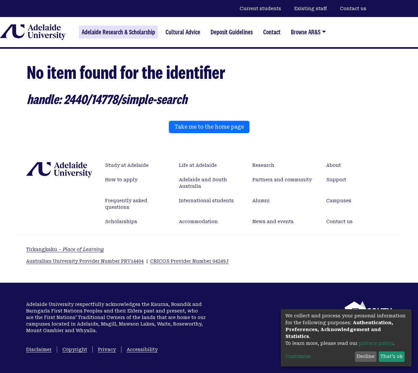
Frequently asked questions (126, 204)
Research (263, 165)
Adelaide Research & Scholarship (118, 32)
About (333, 165)
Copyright (74, 349)
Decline (366, 356)
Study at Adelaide (127, 165)
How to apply (121, 179)
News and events (273, 221)
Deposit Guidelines (232, 32)
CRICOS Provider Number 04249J (189, 261)
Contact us (353, 8)
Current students (260, 8)
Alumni (261, 200)
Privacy (107, 349)
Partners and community (282, 179)
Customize (298, 356)
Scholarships (121, 221)
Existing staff (310, 8)
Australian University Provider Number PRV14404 (85, 261)
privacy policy (376, 343)
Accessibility (142, 349)
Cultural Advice (183, 32)
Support (336, 179)
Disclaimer (39, 349)
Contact (272, 32)
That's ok (391, 356)
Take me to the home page (209, 127)
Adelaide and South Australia (203, 183)
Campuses (338, 200)
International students (206, 200)
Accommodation (198, 221)
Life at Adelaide (198, 165)
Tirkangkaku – (65, 249)
